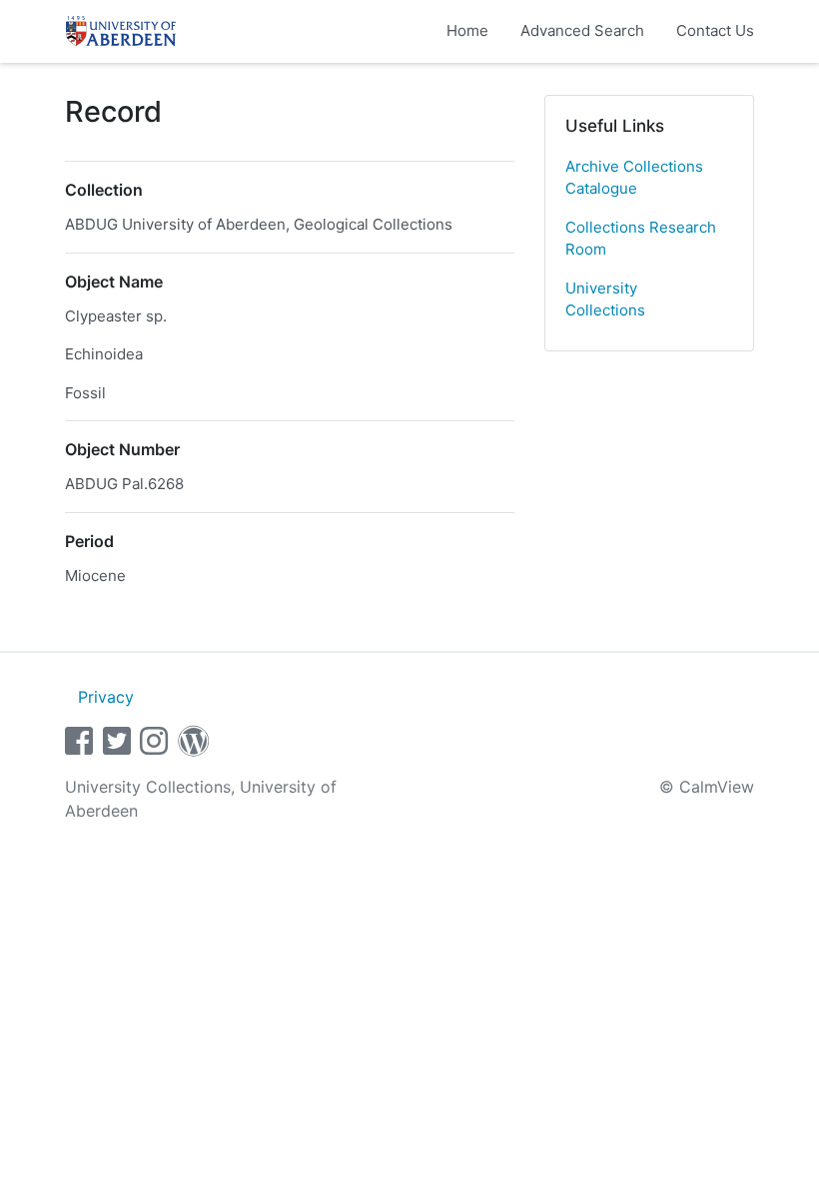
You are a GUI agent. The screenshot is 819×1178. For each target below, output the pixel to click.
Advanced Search (582, 30)
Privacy (106, 697)
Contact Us (715, 30)
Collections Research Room (640, 239)
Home (467, 30)
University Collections (605, 299)
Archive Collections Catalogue (634, 178)
